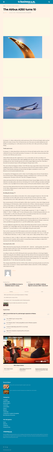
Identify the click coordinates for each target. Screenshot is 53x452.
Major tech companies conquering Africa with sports (17, 330)
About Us (5, 423)
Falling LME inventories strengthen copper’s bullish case (20, 384)
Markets (5, 410)
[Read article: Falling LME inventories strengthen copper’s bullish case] (6, 386)
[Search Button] (49, 2)
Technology (5, 411)
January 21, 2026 (12, 12)
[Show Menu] (3, 2)
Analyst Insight (6, 401)
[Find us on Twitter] (5, 447)
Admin (5, 12)
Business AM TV (6, 403)
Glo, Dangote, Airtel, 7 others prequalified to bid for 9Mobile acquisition (17, 300)
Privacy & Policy (6, 427)
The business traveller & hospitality (12, 5)
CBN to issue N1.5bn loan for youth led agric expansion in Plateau (16, 294)
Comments (5, 405)
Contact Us (5, 425)
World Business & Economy (9, 415)
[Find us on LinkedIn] (7, 447)
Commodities (6, 406)
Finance (5, 408)
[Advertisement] (26, 26)
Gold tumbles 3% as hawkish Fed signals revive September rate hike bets (23, 390)
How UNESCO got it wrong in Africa (10, 297)
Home (4, 5)
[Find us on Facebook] (3, 447)
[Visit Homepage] (26, 2)
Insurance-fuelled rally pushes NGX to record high (18, 302)
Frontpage (5, 399)
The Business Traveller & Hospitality (11, 413)
